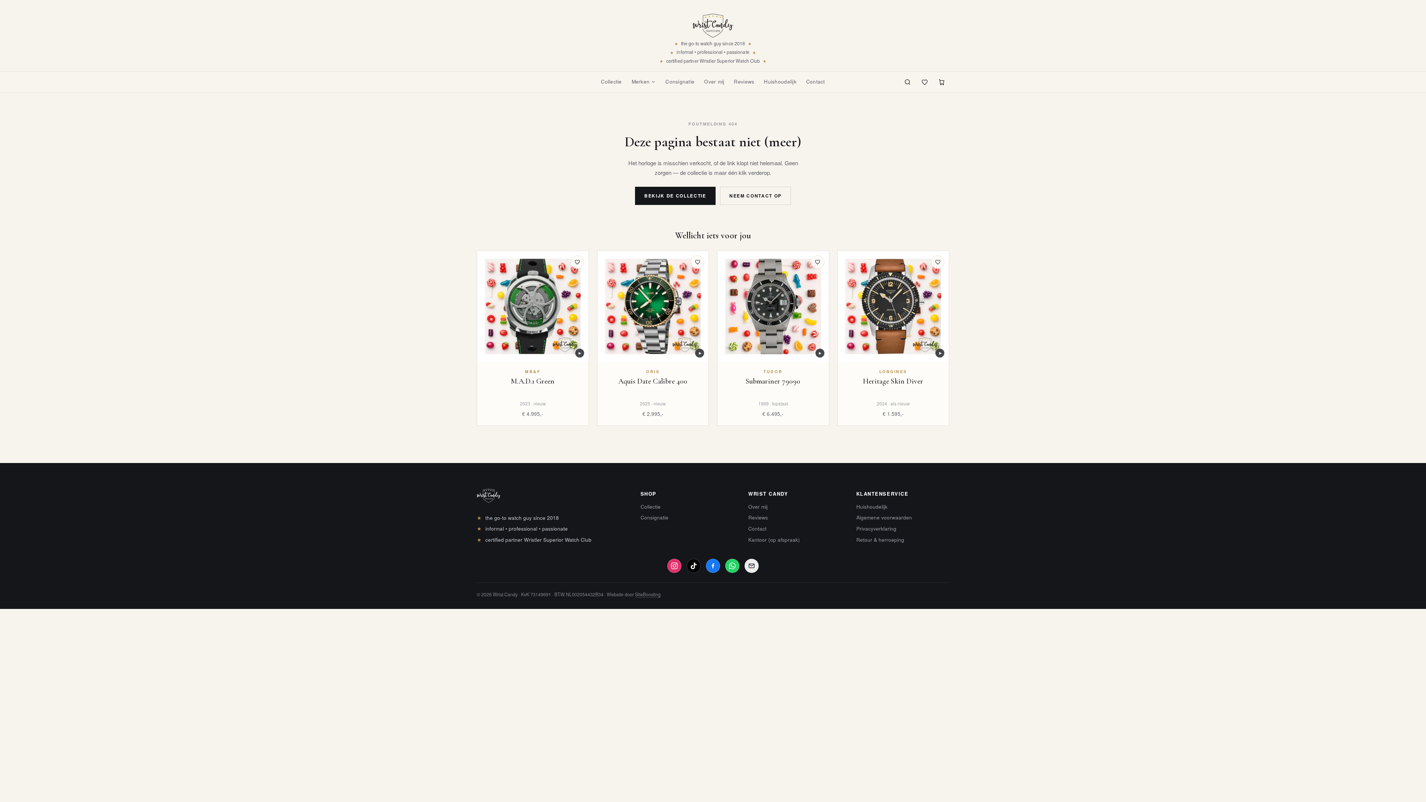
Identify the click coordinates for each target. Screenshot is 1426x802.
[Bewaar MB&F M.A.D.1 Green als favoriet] (577, 262)
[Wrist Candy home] (713, 23)
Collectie (611, 81)
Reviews (744, 81)
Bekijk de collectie (675, 195)
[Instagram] (674, 566)
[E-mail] (752, 566)
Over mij (714, 81)
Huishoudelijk (780, 81)
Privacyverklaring (876, 528)
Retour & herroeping (880, 539)
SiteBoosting (648, 594)
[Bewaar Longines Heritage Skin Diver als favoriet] (937, 262)
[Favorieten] (924, 82)
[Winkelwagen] (941, 82)
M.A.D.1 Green (532, 381)
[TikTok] (694, 566)
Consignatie (679, 81)
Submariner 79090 (773, 381)
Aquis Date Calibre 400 (652, 381)
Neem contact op (755, 195)
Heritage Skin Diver (893, 381)
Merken (641, 81)
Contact (815, 81)
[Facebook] (713, 566)
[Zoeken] (907, 82)
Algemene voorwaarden (884, 517)
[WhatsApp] (732, 566)
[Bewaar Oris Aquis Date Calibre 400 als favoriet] (697, 262)
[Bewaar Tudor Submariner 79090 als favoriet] (817, 262)
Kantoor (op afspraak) (774, 539)
